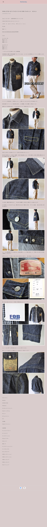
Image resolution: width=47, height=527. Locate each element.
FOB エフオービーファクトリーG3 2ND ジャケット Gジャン (19, 11)
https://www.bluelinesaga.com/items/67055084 (10, 31)
